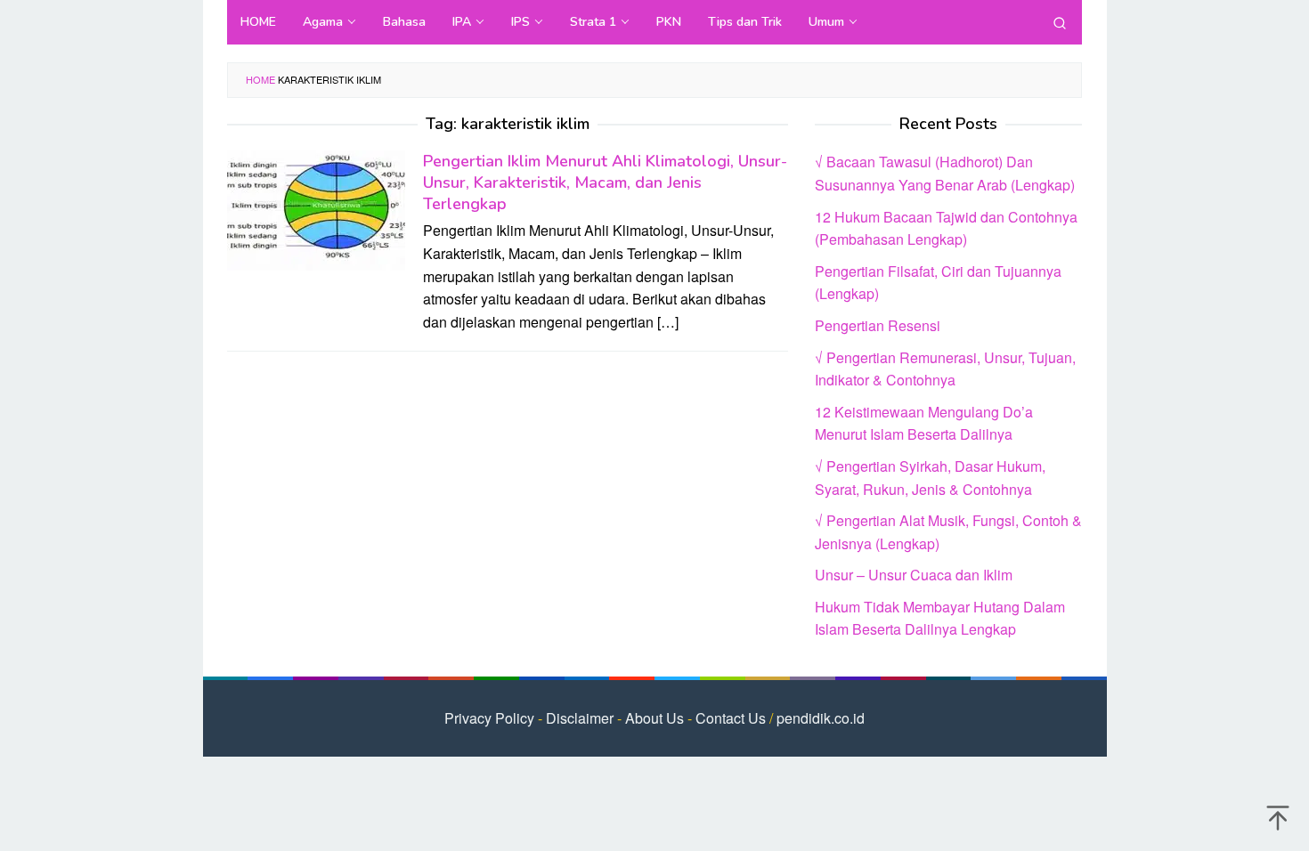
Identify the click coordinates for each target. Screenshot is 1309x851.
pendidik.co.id (820, 718)
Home (260, 79)
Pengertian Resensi (877, 325)
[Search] (1059, 22)
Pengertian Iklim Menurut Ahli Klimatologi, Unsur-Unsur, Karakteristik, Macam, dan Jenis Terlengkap (605, 182)
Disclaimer (580, 718)
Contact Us (730, 718)
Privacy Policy (489, 718)
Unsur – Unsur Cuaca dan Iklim (913, 574)
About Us (654, 718)
